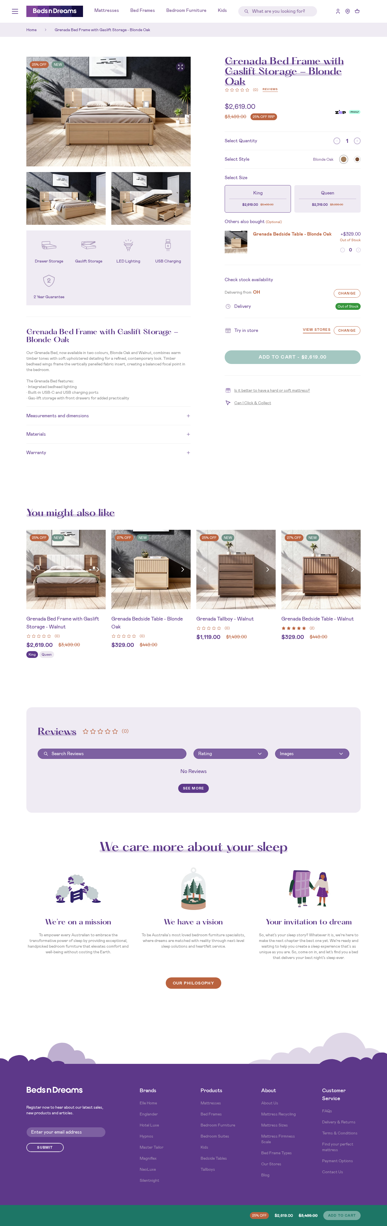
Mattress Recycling (278, 1114)
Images (287, 754)
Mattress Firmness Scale (278, 1139)
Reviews (270, 89)
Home (31, 29)
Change (347, 293)
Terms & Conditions (340, 1133)
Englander (149, 1114)
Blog (265, 1175)
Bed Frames (142, 10)
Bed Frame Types (276, 1152)
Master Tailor (151, 1147)
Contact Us (332, 1171)
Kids (222, 10)
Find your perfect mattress (337, 1147)
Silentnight (149, 1180)
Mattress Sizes (274, 1125)
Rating (205, 754)
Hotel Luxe (149, 1125)
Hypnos (146, 1136)
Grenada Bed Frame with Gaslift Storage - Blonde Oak (102, 29)
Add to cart (342, 1215)
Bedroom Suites (215, 1136)
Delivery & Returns (339, 1122)
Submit (45, 1147)
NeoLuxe (148, 1169)
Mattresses (106, 10)
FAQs (327, 1110)
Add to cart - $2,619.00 (293, 357)
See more (193, 788)
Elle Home (148, 1103)
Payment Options (337, 1160)
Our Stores (271, 1163)
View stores (317, 330)
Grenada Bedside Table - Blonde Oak (292, 234)
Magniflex (148, 1158)
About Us (269, 1103)
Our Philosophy (193, 983)
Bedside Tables (214, 1158)
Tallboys (208, 1169)
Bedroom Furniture (186, 10)
